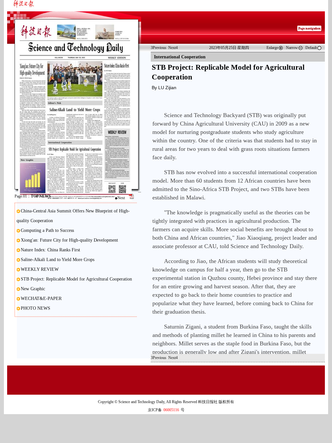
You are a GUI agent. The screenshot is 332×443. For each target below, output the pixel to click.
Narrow (292, 47)
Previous (158, 47)
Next (121, 198)
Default (311, 47)
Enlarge (272, 47)
